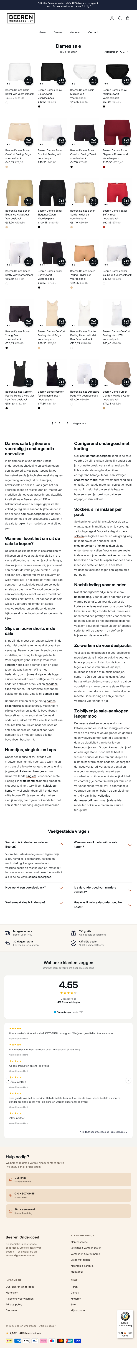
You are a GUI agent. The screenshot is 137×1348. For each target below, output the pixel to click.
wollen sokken (108, 555)
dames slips (51, 693)
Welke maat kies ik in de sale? (25, 902)
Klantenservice (79, 1241)
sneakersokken (84, 545)
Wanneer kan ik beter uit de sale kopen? (95, 844)
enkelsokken (106, 545)
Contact (93, 32)
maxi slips (37, 674)
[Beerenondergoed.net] (21, 18)
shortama (90, 606)
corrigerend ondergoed (95, 456)
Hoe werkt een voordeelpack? (25, 887)
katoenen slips (14, 664)
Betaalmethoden (80, 1259)
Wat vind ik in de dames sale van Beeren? (27, 844)
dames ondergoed (33, 514)
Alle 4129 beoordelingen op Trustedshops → (104, 1132)
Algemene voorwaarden (20, 1298)
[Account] (111, 18)
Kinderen (75, 32)
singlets (31, 776)
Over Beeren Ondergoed (20, 1286)
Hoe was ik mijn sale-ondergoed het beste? (98, 905)
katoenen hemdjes (32, 771)
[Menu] (131, 1312)
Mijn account (78, 1310)
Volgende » (79, 423)
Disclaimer (12, 1310)
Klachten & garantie (82, 1265)
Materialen (12, 1292)
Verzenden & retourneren (85, 1253)
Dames (58, 32)
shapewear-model (86, 480)
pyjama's (90, 601)
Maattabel (77, 1271)
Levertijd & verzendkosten (86, 1247)
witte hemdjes (29, 781)
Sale (73, 1304)
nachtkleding (82, 596)
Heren (43, 32)
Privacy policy (14, 1304)
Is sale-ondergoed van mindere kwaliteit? (95, 890)
